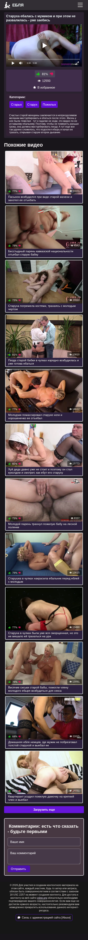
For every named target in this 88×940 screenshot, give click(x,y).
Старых (16, 104)
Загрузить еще (44, 809)
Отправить (19, 869)
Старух (32, 104)
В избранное (46, 87)
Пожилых (49, 104)
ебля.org (42, 898)
